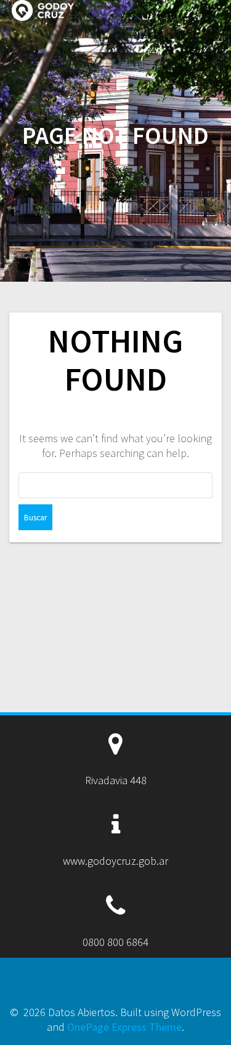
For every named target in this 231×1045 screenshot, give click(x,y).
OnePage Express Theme (124, 1027)
